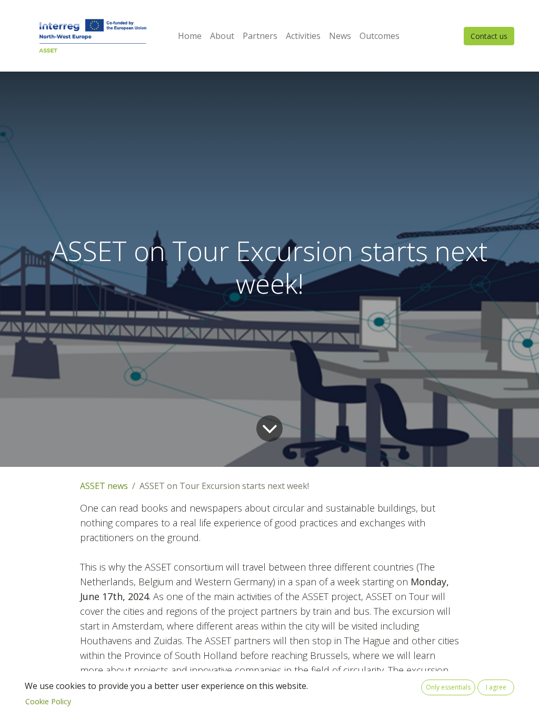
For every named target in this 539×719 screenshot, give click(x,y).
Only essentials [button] (448, 687)
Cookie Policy (48, 701)
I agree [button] (496, 687)
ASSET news (104, 486)
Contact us (489, 36)
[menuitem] (190, 35)
